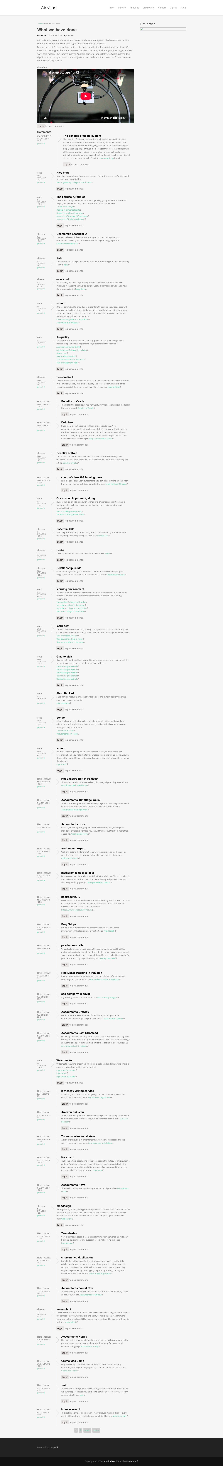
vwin (64, 1385)
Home (112, 7)
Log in (41, 126)
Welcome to (64, 1060)
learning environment (70, 589)
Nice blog (62, 172)
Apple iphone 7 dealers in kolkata (72, 350)
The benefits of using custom (82, 136)
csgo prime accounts (66, 1076)
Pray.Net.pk (68, 924)
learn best (62, 626)
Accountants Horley (74, 1337)
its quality (62, 337)
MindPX (122, 7)
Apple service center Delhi (68, 347)
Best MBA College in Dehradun (71, 611)
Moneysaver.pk (71, 1409)
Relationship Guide (68, 568)
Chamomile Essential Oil (72, 234)
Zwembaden (69, 1233)
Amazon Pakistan (72, 1112)
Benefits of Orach (72, 401)
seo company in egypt (75, 994)
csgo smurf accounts (66, 1070)
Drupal (54, 1447)
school (60, 303)
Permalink (41, 143)
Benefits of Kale (66, 453)
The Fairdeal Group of (70, 197)
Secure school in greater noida (70, 514)
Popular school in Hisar (67, 733)
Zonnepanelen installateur (78, 1136)
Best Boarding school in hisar (70, 638)
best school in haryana (67, 635)
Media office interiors (66, 356)
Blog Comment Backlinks (101, 438)
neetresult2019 (70, 897)
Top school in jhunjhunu (68, 322)
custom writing (107, 158)
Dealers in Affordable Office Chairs (72, 216)
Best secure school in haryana (70, 642)
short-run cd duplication (77, 1257)
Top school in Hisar (65, 730)
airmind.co (109, 1461)
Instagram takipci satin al (77, 873)
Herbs (60, 550)
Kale (59, 258)
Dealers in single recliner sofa (70, 213)
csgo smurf (62, 764)
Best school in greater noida (69, 511)
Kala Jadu (67, 1157)
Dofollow (67, 422)
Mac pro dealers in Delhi (68, 362)
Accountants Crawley (75, 1012)
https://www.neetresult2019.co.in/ (77, 909)
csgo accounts (63, 703)
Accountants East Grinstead (79, 1033)
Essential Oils (65, 529)
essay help (63, 279)
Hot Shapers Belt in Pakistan (79, 779)
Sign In (173, 7)
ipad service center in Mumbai (70, 359)
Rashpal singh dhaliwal (67, 666)
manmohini (63, 1309)
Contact (162, 7)
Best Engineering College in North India (74, 182)
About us (134, 7)
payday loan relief (72, 945)
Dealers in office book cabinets (71, 219)
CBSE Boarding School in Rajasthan (73, 319)
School (61, 718)
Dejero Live (62, 353)
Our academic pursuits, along (75, 498)
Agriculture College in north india (72, 608)
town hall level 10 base (117, 484)
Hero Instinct (64, 377)
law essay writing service (77, 1091)
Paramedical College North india (71, 602)
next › (87, 1430)
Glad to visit (64, 656)
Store (183, 7)
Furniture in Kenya (65, 206)
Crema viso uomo (72, 1361)
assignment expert (73, 848)
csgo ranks (62, 1073)
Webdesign (63, 1206)
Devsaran (132, 1461)
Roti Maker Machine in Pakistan (81, 973)
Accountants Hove (73, 824)
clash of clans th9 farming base (81, 477)
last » (96, 1430)
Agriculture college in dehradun (71, 605)
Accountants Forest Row (77, 1288)
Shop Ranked (65, 693)
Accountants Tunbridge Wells (80, 800)
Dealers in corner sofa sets (69, 209)
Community (148, 7)
